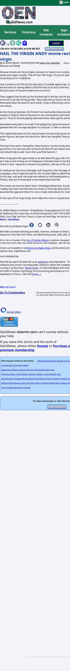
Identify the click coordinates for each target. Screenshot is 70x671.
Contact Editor (13, 312)
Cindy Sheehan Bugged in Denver (16, 387)
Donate (42, 346)
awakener (43, 261)
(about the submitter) (50, 63)
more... (36, 274)
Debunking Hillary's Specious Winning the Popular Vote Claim (28, 370)
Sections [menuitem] (10, 32)
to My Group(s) (8, 287)
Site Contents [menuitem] (46, 32)
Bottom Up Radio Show (38, 248)
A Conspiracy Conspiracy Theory (14, 365)
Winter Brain (31, 267)
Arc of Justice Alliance (38, 240)
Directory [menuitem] (28, 32)
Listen (56, 43)
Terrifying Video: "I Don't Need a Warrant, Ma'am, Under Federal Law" (31, 374)
